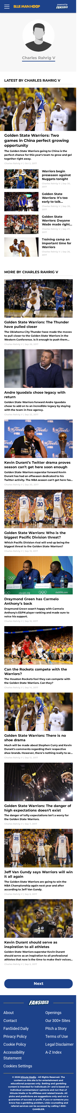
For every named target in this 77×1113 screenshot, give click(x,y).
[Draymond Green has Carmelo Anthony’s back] (38, 589)
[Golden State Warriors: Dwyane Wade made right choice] (38, 224)
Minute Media (28, 1077)
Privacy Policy (15, 1036)
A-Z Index (53, 1052)
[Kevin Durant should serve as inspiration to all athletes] (38, 932)
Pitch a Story (56, 1028)
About (8, 1012)
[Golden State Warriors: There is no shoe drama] (38, 726)
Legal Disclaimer (59, 1044)
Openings (53, 1012)
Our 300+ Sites (57, 1020)
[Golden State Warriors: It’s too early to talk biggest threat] (38, 201)
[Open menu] (6, 6)
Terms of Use (56, 1036)
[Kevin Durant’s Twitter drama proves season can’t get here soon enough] (38, 453)
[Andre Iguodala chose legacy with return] (38, 382)
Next (38, 983)
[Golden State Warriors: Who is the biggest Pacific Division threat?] (38, 521)
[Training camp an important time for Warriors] (38, 247)
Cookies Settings (17, 1066)
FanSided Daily (16, 1028)
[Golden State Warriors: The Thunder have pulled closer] (38, 312)
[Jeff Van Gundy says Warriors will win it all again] (38, 862)
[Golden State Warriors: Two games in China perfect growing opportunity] (38, 126)
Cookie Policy (14, 1044)
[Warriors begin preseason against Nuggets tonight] (38, 179)
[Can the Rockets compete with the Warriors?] (38, 657)
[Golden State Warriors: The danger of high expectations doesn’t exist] (38, 794)
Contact (10, 1020)
